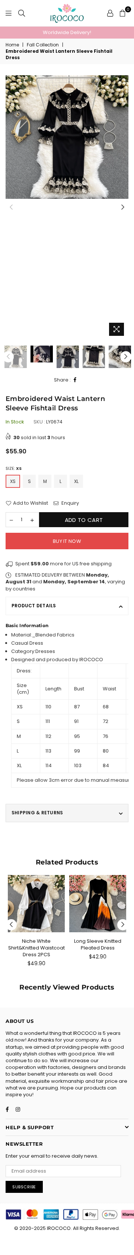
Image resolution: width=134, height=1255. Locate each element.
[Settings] (110, 13)
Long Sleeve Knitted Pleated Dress (97, 944)
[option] (67, 32)
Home (12, 45)
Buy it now (67, 541)
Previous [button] (11, 207)
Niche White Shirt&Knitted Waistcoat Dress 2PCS (36, 948)
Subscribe (24, 1187)
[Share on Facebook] (75, 380)
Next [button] (122, 207)
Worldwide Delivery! (67, 32)
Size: (14, 468)
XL (76, 481)
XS (13, 481)
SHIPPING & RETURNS (37, 812)
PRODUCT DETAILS (34, 605)
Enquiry (69, 503)
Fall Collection (43, 45)
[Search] (21, 13)
